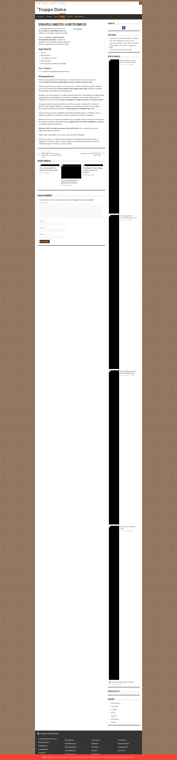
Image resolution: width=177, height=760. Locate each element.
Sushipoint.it (95, 754)
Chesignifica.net (70, 750)
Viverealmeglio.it (123, 743)
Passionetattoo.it (43, 742)
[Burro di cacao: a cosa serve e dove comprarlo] (114, 136)
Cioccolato (40, 16)
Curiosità (49, 16)
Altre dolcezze (79, 16)
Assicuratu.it (122, 740)
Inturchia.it (94, 747)
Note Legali (61, 3)
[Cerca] (140, 3)
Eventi (56, 16)
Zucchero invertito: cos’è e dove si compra (124, 43)
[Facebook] (123, 27)
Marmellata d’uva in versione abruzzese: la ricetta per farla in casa (52, 154)
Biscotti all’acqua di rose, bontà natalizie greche (128, 372)
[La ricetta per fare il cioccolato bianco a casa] (114, 292)
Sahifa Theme (47, 757)
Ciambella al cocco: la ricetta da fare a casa (90, 153)
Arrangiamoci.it (123, 747)
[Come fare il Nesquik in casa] (114, 603)
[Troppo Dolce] (51, 9)
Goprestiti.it (42, 753)
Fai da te (70, 16)
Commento (44, 203)
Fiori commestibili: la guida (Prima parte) (69, 182)
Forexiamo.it (95, 740)
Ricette (62, 16)
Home (38, 3)
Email (42, 227)
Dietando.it (94, 743)
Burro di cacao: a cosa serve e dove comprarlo (128, 61)
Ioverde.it (94, 750)
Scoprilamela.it (43, 749)
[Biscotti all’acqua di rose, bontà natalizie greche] (114, 447)
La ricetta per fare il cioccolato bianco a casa (128, 217)
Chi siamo (45, 3)
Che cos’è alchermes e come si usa (122, 41)
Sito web (42, 234)
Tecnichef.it (121, 750)
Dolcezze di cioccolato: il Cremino (123, 682)
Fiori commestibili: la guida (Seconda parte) (49, 169)
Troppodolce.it (43, 746)
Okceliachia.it (69, 740)
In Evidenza (115, 719)
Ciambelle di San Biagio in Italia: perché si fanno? (93, 170)
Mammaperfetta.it (71, 747)
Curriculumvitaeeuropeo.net (47, 739)
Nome (42, 221)
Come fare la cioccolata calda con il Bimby (124, 38)
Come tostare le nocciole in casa (121, 49)
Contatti (53, 3)
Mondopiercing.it (70, 743)
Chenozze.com (70, 754)
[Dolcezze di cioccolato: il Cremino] (110, 682)
